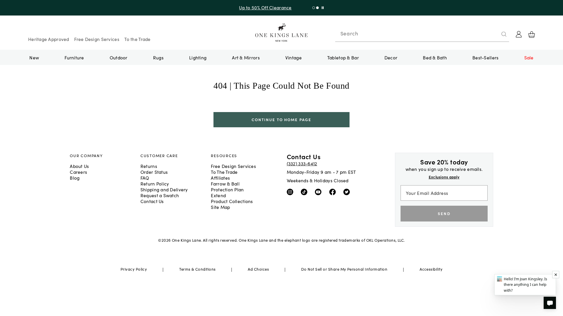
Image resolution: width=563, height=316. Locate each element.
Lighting (197, 57)
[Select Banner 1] (317, 7)
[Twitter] (347, 191)
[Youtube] (319, 191)
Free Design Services (96, 39)
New (34, 57)
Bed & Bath (435, 57)
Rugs (158, 57)
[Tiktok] (305, 191)
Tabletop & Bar (343, 57)
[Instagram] (291, 191)
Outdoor (119, 57)
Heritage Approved (48, 39)
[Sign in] (518, 34)
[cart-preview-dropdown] (531, 34)
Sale (529, 57)
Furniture (74, 57)
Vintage (293, 57)
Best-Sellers (485, 57)
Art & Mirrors (246, 57)
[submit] (504, 34)
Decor (390, 57)
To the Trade (137, 39)
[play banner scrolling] (322, 7)
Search (349, 33)
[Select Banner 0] (313, 7)
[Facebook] (333, 191)
